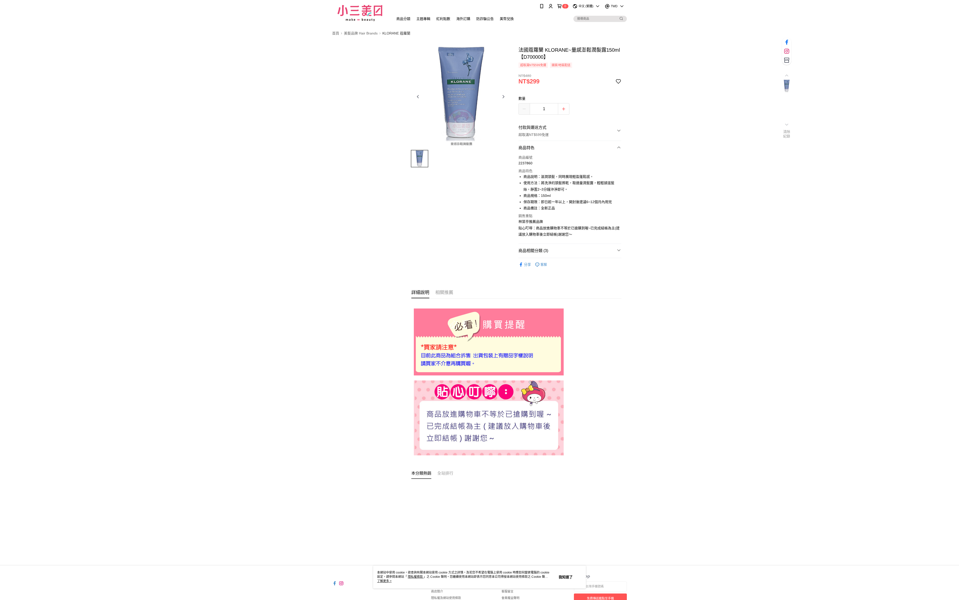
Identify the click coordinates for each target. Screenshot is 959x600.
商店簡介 (437, 591)
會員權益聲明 (510, 598)
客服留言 (507, 591)
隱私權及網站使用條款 (446, 598)
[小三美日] (360, 13)
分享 (527, 265)
